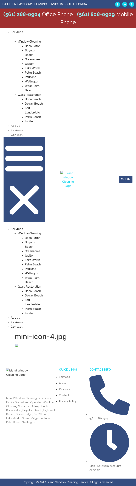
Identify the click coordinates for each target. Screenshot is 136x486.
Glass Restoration (29, 94)
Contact (16, 135)
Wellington (32, 81)
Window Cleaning (29, 41)
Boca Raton (32, 46)
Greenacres (32, 59)
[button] (24, 179)
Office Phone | (39, 14)
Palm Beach (33, 72)
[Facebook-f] (117, 4)
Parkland (30, 77)
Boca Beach (33, 99)
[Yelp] (131, 4)
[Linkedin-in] (124, 4)
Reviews (17, 130)
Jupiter (29, 63)
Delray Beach (34, 103)
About (15, 125)
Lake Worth (32, 68)
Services (17, 32)
